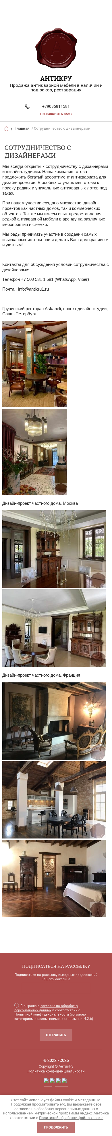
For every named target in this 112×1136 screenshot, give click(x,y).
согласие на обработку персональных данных (46, 1008)
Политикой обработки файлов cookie (71, 1118)
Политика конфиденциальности (56, 1071)
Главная (22, 128)
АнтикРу (56, 78)
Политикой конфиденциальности (41, 1014)
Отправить (56, 1035)
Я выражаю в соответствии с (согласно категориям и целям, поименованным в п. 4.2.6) (53, 1012)
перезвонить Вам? (56, 114)
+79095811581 (56, 106)
